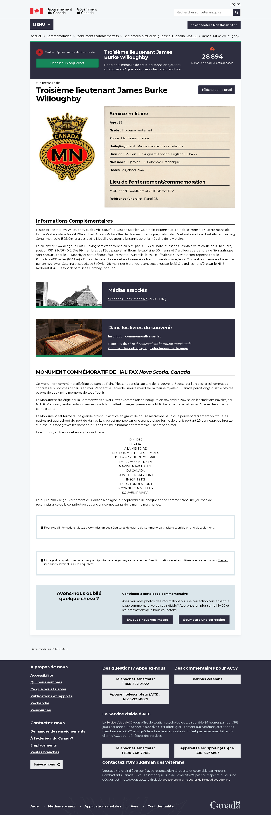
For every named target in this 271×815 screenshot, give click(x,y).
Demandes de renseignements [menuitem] (57, 731)
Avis (134, 806)
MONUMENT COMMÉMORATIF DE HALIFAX (142, 191)
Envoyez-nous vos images (147, 620)
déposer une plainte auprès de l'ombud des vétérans (196, 779)
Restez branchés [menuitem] (44, 752)
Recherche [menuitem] (39, 703)
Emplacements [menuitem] (43, 745)
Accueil (36, 36)
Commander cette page (127, 348)
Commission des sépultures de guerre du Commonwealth (126, 527)
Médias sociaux (61, 806)
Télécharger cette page (169, 348)
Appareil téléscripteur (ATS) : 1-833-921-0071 (135, 696)
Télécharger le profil (216, 89)
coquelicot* (117, 69)
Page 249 (115, 344)
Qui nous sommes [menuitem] (46, 682)
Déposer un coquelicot (67, 63)
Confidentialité (160, 806)
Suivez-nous (48, 765)
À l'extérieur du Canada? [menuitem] (51, 738)
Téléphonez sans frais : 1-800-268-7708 (135, 750)
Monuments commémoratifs (98, 36)
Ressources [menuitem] (40, 710)
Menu (43, 24)
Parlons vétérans (207, 679)
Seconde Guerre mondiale (127, 299)
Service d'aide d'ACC (120, 722)
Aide (34, 806)
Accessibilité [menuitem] (41, 675)
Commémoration (59, 36)
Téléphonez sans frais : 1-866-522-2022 (135, 681)
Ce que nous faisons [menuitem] (48, 689)
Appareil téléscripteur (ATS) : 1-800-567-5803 (207, 750)
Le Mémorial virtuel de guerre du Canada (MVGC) (160, 36)
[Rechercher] (237, 12)
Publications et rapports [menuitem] (51, 696)
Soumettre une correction (204, 620)
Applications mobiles (102, 806)
